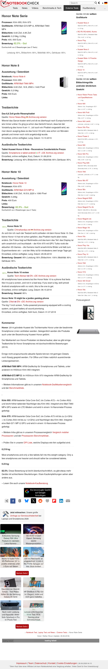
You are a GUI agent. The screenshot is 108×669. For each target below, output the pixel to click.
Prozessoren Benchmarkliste (35, 435)
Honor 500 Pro (83, 154)
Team (30, 663)
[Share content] (6, 501)
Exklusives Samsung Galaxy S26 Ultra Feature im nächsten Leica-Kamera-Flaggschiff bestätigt (10, 539)
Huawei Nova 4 (83, 22)
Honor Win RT (83, 180)
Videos (35, 7)
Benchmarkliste (16, 387)
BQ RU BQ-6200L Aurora (87, 31)
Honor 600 (81, 103)
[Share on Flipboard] (54, 500)
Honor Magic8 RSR (85, 198)
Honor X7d (82, 272)
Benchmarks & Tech (52, 7)
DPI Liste (28, 442)
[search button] (96, 3)
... (105, 7)
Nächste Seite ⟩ (22, 573)
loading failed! (8, 641)
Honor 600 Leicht (84, 121)
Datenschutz (41, 663)
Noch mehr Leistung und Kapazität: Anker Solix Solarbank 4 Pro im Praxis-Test (11, 616)
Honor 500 (81, 145)
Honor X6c (81, 289)
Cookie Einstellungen (67, 663)
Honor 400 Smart (84, 280)
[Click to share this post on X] (33, 500)
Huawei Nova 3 (83, 49)
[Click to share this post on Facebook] (12, 500)
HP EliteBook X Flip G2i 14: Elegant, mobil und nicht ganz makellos (33, 594)
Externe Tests (72, 7)
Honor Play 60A (83, 163)
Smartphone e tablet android (22, 152)
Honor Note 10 (19, 182)
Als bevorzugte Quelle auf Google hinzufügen (40, 492)
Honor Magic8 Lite (84, 218)
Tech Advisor (20, 275)
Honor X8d (82, 171)
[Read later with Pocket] (47, 500)
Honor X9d (82, 263)
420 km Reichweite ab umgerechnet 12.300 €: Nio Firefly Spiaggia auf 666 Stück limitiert (33, 562)
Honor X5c (81, 236)
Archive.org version (38, 116)
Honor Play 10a (83, 245)
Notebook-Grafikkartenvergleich (57, 384)
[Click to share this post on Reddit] (40, 500)
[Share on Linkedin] (61, 500)
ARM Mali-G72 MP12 (24, 189)
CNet (11, 301)
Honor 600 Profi (83, 112)
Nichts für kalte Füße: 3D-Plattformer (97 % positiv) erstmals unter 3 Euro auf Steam (10, 562)
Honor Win (81, 189)
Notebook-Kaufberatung (37, 483)
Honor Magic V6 (84, 227)
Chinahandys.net (22, 229)
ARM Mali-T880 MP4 (23, 83)
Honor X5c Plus (83, 127)
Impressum (21, 663)
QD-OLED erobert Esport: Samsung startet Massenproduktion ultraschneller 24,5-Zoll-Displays (34, 539)
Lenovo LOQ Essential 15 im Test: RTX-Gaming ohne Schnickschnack (33, 616)
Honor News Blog (17, 116)
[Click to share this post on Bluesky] (26, 500)
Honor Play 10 (83, 254)
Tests (15, 7)
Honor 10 (81, 69)
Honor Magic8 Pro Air (86, 207)
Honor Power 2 (83, 136)
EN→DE (34, 275)
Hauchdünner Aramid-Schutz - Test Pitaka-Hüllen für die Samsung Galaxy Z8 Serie (10, 593)
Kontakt (51, 663)
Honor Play (82, 40)
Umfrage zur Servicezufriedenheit (24, 515)
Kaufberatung (89, 7)
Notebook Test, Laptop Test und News (40, 632)
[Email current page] (67, 500)
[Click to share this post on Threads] (19, 500)
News (24, 7)
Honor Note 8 (19, 76)
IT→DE (41, 152)
